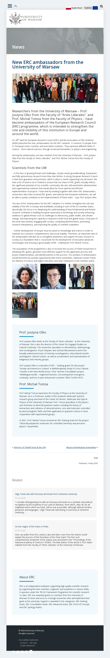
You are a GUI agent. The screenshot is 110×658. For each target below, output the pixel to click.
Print (96, 458)
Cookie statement (27, 645)
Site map (33, 643)
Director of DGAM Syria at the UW (30, 447)
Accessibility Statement (28, 640)
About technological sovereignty (81, 447)
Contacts (24, 643)
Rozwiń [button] (9, 5)
